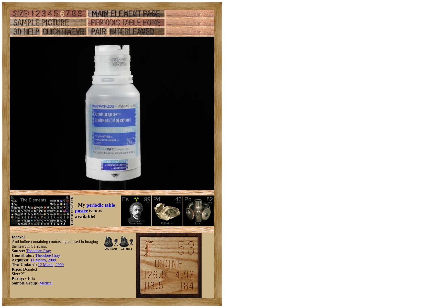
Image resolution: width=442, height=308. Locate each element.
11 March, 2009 (43, 260)
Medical (45, 283)
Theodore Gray (38, 251)
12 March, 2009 (51, 264)
